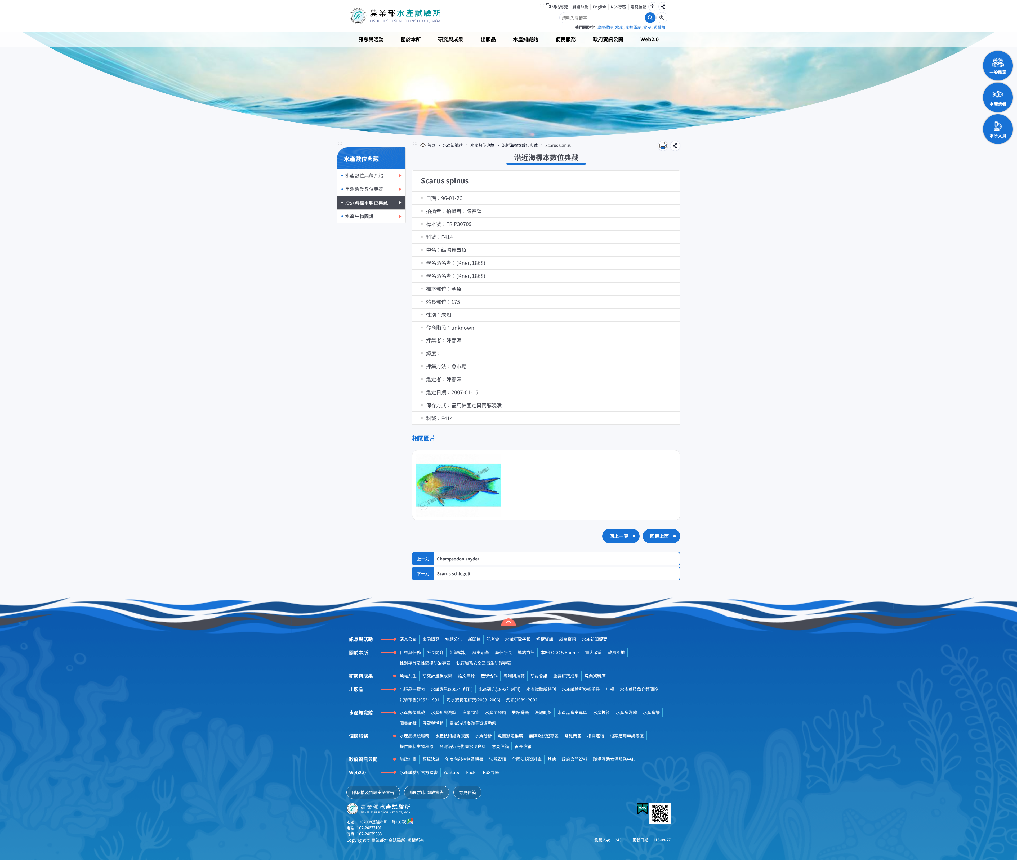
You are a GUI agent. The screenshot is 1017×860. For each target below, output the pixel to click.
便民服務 (566, 39)
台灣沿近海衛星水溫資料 (462, 746)
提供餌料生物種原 (417, 746)
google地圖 (410, 821)
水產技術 (601, 712)
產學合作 (489, 675)
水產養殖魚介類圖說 (639, 689)
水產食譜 (651, 712)
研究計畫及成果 (437, 675)
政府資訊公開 (608, 39)
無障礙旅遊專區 (544, 735)
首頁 (431, 145)
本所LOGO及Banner (560, 652)
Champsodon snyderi (459, 558)
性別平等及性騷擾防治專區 (425, 663)
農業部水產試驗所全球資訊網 (403, 16)
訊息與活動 (370, 39)
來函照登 (430, 639)
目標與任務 (410, 652)
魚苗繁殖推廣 (510, 735)
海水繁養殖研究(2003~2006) (473, 699)
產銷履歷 (633, 27)
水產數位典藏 (482, 145)
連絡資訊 (526, 652)
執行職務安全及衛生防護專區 (483, 663)
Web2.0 (649, 39)
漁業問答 (470, 712)
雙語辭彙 (580, 7)
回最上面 (659, 536)
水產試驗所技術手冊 (581, 689)
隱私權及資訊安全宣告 (373, 792)
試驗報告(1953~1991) (420, 699)
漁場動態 (543, 712)
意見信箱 (638, 7)
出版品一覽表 (412, 689)
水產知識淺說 (443, 712)
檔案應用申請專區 (627, 735)
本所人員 (997, 135)
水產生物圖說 (359, 216)
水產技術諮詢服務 (452, 735)
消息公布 (408, 639)
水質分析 (483, 735)
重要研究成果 (566, 675)
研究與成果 (450, 39)
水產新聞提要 (594, 639)
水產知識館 (525, 39)
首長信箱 (523, 746)
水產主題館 (495, 712)
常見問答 (572, 735)
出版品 (488, 39)
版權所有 (415, 840)
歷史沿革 (480, 652)
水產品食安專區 (572, 712)
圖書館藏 (408, 723)
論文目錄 (466, 675)
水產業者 (997, 104)
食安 (647, 27)
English (599, 7)
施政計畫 (408, 759)
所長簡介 (435, 652)
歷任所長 (503, 652)
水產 (619, 27)
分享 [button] (662, 6)
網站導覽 (560, 7)
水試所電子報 (517, 639)
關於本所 (411, 39)
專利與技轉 (514, 675)
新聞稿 (474, 639)
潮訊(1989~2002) (522, 699)
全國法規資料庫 (527, 759)
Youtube (452, 772)
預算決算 (430, 759)
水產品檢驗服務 (414, 735)
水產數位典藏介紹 (364, 175)
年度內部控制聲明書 (464, 759)
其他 (551, 759)
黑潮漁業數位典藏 (364, 188)
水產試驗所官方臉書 (419, 772)
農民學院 (605, 27)
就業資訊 (567, 639)
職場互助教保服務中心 (614, 759)
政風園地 (616, 652)
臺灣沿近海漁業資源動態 (472, 723)
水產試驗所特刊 (541, 689)
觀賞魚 (659, 27)
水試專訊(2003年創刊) (452, 689)
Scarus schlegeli (453, 573)
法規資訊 (497, 759)
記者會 (493, 639)
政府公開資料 (574, 759)
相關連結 (595, 735)
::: (542, 5)
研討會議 (538, 675)
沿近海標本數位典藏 (366, 202)
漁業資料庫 (595, 675)
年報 (610, 689)
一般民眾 (997, 72)
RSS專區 (618, 7)
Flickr (471, 772)
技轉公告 (453, 639)
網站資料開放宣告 (427, 792)
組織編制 (457, 652)
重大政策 (593, 652)
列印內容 (663, 146)
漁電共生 (408, 675)
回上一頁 (618, 536)
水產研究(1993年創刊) (499, 689)
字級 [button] (652, 6)
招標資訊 (544, 639)
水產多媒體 (626, 712)
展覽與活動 (433, 723)
